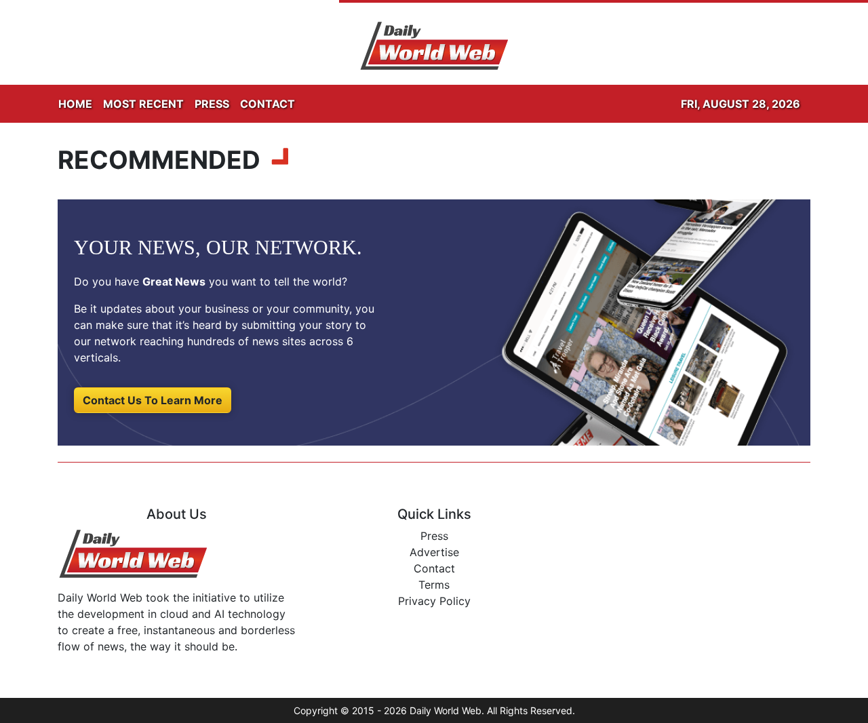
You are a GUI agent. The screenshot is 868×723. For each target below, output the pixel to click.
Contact (434, 568)
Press (434, 536)
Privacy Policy (434, 601)
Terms (434, 584)
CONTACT (267, 104)
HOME (75, 104)
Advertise (434, 552)
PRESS (212, 104)
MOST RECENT (143, 104)
